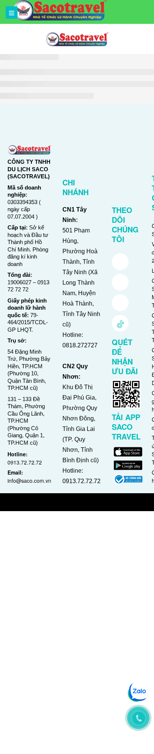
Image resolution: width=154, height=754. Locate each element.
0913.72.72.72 (24, 462)
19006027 (19, 282)
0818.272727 (80, 345)
